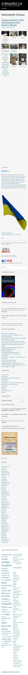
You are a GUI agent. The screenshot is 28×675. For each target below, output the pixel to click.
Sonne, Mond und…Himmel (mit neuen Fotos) (12, 341)
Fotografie (12, 182)
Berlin (8, 580)
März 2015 (4, 537)
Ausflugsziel (4, 180)
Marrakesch (16, 625)
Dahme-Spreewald (17, 594)
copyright (15, 557)
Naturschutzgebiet (6, 631)
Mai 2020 (3, 477)
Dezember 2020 (5, 473)
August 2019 (4, 485)
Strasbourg (16, 655)
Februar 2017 (4, 515)
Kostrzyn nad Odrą (17, 614)
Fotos (4, 606)
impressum (16, 560)
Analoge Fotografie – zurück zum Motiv (11, 234)
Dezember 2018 (5, 491)
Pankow (15, 640)
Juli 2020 (3, 476)
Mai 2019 (3, 490)
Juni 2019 (3, 488)
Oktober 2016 (4, 518)
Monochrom (6, 618)
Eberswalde (16, 597)
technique (15, 658)
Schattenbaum (5, 633)
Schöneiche (16, 176)
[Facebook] (3, 261)
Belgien (15, 584)
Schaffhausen (16, 649)
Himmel (8, 612)
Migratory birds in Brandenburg (9, 384)
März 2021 (4, 469)
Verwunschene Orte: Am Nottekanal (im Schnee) (13, 343)
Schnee (3, 186)
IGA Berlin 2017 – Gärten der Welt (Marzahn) (12, 382)
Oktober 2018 (4, 493)
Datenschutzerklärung (7, 233)
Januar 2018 (4, 501)
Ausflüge (3, 580)
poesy (14, 641)
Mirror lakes (4, 386)
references (18, 563)
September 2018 (5, 495)
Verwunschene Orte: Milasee (8, 362)
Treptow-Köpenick (17, 662)
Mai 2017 (3, 512)
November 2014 (5, 540)
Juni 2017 (3, 510)
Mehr (21, 325)
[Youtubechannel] (11, 261)
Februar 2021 (4, 471)
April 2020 (4, 479)
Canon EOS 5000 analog (6, 596)
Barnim (15, 581)
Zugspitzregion (16, 666)
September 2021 (5, 466)
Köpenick (9, 183)
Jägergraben (4, 183)
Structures (4, 389)
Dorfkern (5, 182)
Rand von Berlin (22, 185)
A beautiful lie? (5, 375)
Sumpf (2, 641)
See (7, 637)
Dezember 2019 (5, 482)
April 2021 (4, 468)
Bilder (12, 180)
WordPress (11, 672)
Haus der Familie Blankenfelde (10, 308)
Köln (14, 613)
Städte (14, 654)
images (22, 182)
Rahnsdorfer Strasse (14, 185)
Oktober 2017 (4, 506)
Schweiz (15, 652)
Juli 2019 (3, 487)
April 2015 (4, 536)
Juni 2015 (3, 532)
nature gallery (4, 176)
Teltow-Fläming (17, 660)
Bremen (15, 589)
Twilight (3, 392)
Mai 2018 (3, 498)
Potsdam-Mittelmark (18, 646)
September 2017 (5, 507)
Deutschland (17, 174)
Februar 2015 (4, 539)
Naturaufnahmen (5, 185)
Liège (14, 621)
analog (22, 177)
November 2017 (5, 504)
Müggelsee (14, 183)
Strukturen (15, 657)
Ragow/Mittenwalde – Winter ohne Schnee (12, 363)
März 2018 (4, 499)
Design (9, 599)
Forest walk (4, 381)
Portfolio (17, 672)
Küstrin (15, 619)
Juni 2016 (3, 521)
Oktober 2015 (4, 528)
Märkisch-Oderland (18, 622)
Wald (10, 641)
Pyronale (3, 387)
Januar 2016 (4, 525)
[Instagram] (8, 261)
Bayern (15, 583)
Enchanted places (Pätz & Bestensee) (10, 378)
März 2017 (4, 514)
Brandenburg (11, 174)
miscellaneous (16, 633)
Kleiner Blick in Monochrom (8, 333)
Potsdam (15, 644)
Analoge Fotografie (5, 179)
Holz (2, 614)
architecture (5, 575)
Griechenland (16, 602)
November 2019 (5, 484)
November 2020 (5, 474)
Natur (18, 183)
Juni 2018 (3, 496)
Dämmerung (5, 601)
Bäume (8, 180)
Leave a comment (23, 188)
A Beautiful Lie (11, 3)
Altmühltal (15, 575)
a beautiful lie (18, 177)
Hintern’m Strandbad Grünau (8, 360)
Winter (16, 188)
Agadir (14, 573)
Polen (14, 643)
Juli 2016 (3, 520)
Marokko (15, 624)
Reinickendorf (16, 647)
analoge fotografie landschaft (16, 179)
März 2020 (4, 480)
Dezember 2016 (5, 517)
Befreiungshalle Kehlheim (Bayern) (10, 352)
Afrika (14, 572)
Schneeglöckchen (9, 186)
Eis (8, 182)
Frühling (9, 607)
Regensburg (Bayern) (6, 350)
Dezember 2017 (5, 502)
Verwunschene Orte (5, 177)
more (8, 171)
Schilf (10, 633)
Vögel (6, 641)
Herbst (3, 612)
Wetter (12, 188)
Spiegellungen (7, 188)
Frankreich (15, 600)
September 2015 (5, 529)
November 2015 (5, 526)
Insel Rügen (16, 608)
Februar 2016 (4, 523)
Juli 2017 (3, 509)
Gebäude (4, 609)
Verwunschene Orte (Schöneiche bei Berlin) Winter (12, 23)
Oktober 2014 (4, 542)
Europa (22, 174)
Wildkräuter (4, 645)
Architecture (4, 376)
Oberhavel (15, 636)
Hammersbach (16, 603)
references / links (17, 562)
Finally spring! (5, 379)
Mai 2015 (3, 534)
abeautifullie (4, 556)
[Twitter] (5, 261)
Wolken (3, 646)
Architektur (5, 577)
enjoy (13, 27)
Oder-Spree (10, 176)
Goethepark (17, 182)
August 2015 (4, 531)
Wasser (3, 643)
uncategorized (22, 176)
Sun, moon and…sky (6, 390)
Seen (10, 637)
